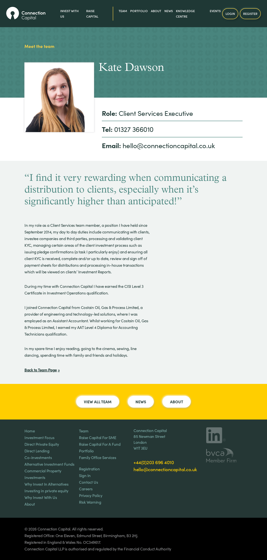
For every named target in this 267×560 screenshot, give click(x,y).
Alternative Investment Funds (49, 464)
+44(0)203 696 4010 (154, 462)
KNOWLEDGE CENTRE (185, 13)
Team (123, 11)
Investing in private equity (46, 490)
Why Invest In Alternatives (46, 484)
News (168, 11)
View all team (98, 401)
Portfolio (139, 11)
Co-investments (38, 457)
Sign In (85, 475)
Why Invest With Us (40, 497)
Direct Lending (36, 450)
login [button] (230, 13)
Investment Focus (39, 437)
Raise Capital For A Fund (99, 444)
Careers (86, 488)
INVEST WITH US (69, 13)
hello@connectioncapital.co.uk (165, 469)
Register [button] (250, 13)
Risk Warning (90, 502)
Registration (89, 468)
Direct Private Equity (41, 444)
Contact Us (88, 482)
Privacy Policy (90, 495)
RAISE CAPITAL (92, 13)
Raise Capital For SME (97, 437)
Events (215, 11)
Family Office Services (97, 457)
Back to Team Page (40, 369)
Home (29, 430)
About (156, 11)
